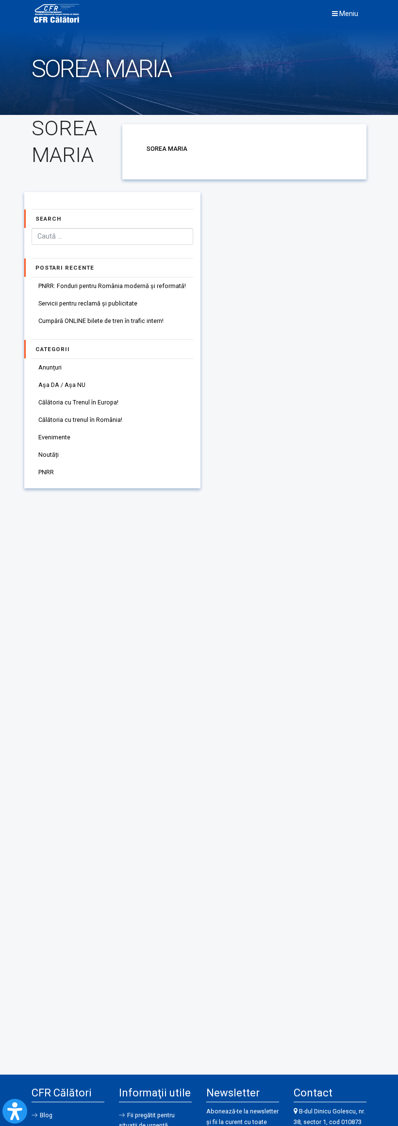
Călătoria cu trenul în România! (80, 419)
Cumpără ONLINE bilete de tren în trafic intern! (101, 320)
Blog (46, 1115)
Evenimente (54, 437)
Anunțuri (50, 367)
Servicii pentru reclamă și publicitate (87, 303)
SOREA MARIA (167, 148)
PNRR (46, 472)
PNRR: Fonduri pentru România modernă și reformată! (112, 286)
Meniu (348, 13)
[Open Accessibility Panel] (14, 1111)
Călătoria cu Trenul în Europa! (78, 402)
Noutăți (48, 454)
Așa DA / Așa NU (61, 384)
